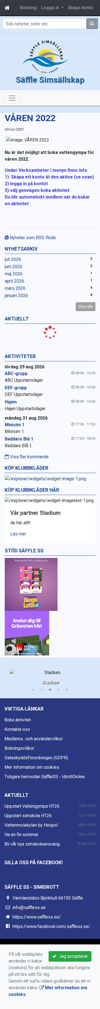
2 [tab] (41, 689)
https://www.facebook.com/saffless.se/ (51, 926)
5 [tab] (66, 689)
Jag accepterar (72, 956)
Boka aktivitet (17, 720)
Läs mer (18, 534)
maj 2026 (13, 273)
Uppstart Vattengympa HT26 (31, 806)
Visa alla (85, 306)
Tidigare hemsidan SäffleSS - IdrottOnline (44, 776)
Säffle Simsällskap (50, 80)
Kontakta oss (17, 729)
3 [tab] (50, 689)
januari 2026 (16, 295)
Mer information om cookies (31, 767)
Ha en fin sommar (21, 834)
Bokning (28, 7)
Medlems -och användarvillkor (33, 738)
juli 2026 (13, 259)
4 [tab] (58, 689)
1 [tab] (33, 689)
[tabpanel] (50, 676)
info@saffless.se (29, 907)
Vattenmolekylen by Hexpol (31, 825)
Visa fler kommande (29, 456)
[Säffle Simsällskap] (46, 57)
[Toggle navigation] (12, 98)
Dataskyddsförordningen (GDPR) (36, 757)
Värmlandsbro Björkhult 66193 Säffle (47, 898)
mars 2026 (15, 288)
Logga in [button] (50, 7)
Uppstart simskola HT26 (28, 815)
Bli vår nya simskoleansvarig (32, 844)
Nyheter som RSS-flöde (32, 237)
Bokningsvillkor (19, 748)
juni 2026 (13, 266)
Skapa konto (80, 7)
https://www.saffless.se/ (36, 917)
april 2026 (14, 281)
